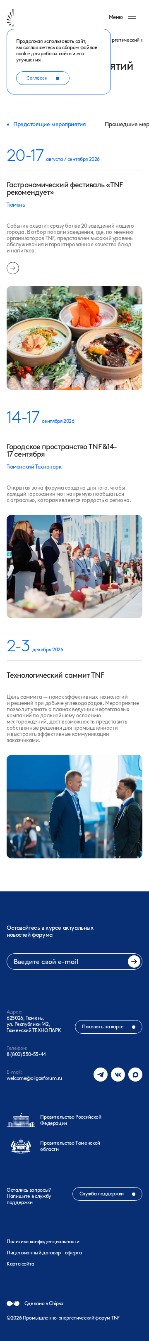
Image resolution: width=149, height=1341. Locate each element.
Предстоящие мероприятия (49, 124)
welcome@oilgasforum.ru (34, 1078)
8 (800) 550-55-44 (26, 1054)
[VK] (118, 1075)
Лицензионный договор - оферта (44, 1253)
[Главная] (22, 18)
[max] (135, 1075)
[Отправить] (134, 961)
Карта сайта (20, 1264)
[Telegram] (101, 1075)
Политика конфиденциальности (43, 1241)
